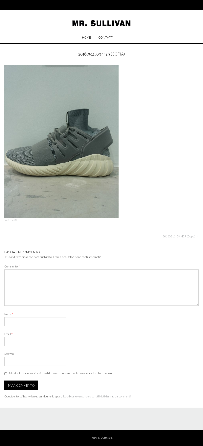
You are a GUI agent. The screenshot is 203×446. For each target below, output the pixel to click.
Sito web (9, 353)
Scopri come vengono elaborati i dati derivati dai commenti (96, 396)
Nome (8, 314)
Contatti (106, 37)
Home (86, 37)
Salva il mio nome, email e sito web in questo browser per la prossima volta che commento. (62, 373)
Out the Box (107, 437)
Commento (12, 266)
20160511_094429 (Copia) (181, 236)
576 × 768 (10, 220)
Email (8, 334)
